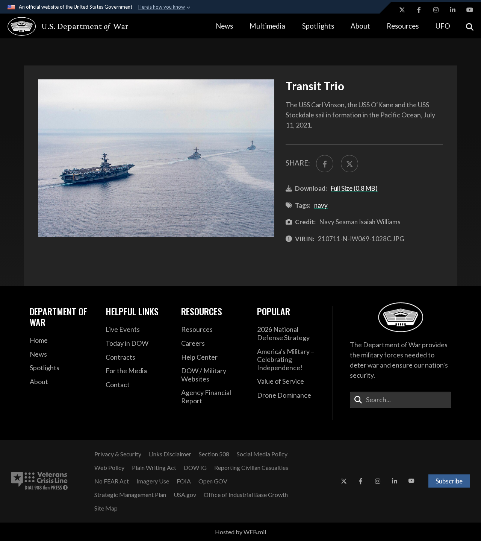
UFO (443, 26)
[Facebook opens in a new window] (419, 9)
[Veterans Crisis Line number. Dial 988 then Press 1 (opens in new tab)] (39, 481)
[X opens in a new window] (402, 9)
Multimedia (267, 26)
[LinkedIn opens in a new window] (452, 9)
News (224, 26)
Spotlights (318, 26)
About (360, 26)
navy (321, 205)
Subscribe (449, 481)
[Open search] (469, 26)
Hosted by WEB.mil (240, 531)
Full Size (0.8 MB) (354, 188)
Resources (403, 26)
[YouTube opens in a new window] (469, 9)
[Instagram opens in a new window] (436, 9)
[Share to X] (349, 163)
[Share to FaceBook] (324, 163)
